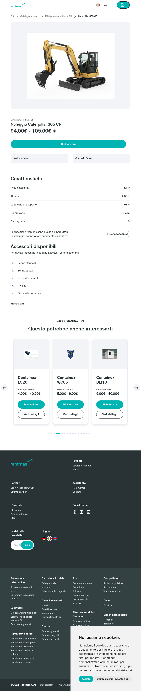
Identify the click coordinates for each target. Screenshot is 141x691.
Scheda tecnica (119, 234)
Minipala (46, 587)
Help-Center (79, 487)
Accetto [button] (86, 678)
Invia (27, 545)
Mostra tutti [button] (18, 303)
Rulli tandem (110, 587)
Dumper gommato (51, 631)
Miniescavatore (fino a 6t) (58, 16)
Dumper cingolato (51, 635)
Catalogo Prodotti (82, 465)
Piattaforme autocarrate (23, 658)
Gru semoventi (80, 599)
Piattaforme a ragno (21, 662)
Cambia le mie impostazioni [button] (113, 678)
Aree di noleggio (19, 514)
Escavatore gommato (21, 624)
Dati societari (46, 684)
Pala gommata (49, 583)
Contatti (77, 491)
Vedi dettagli (31, 414)
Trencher (108, 619)
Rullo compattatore (113, 583)
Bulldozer (108, 605)
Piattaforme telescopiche (23, 642)
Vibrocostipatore (112, 591)
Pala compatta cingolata (54, 591)
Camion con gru (81, 595)
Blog (13, 517)
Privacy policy (64, 684)
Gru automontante (82, 583)
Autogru (77, 591)
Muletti (45, 605)
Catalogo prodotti (29, 16)
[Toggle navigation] (113, 5)
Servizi (76, 469)
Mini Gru (77, 603)
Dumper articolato (51, 639)
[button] (98, 5)
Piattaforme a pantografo (23, 638)
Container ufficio (81, 621)
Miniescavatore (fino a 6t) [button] (22, 120)
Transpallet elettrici (51, 617)
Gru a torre (78, 587)
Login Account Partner (22, 487)
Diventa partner (19, 491)
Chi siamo (16, 510)
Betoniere (108, 623)
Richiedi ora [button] (68, 144)
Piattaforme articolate (22, 646)
